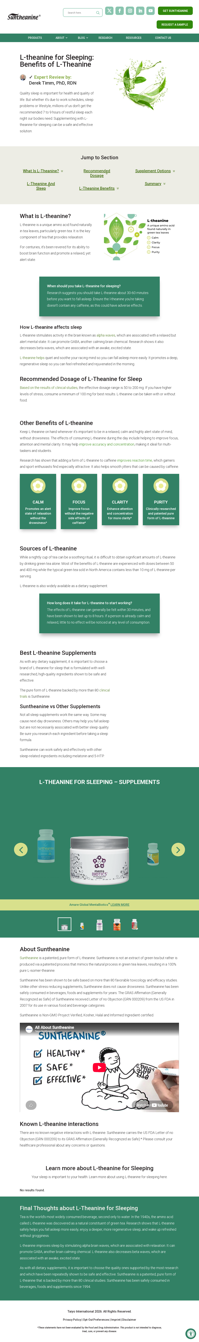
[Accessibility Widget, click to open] (190, 1333)
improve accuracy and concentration (106, 444)
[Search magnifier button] (98, 13)
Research (105, 37)
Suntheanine (29, 958)
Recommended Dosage (97, 173)
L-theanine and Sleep (41, 186)
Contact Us (163, 37)
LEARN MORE (120, 905)
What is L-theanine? (41, 171)
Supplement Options (153, 171)
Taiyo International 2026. (84, 1311)
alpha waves (106, 335)
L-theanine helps (32, 358)
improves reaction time (134, 460)
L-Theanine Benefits (97, 188)
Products (35, 37)
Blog (81, 37)
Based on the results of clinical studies (49, 388)
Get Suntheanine (175, 10)
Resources (133, 37)
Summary (153, 183)
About (60, 37)
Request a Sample (174, 24)
